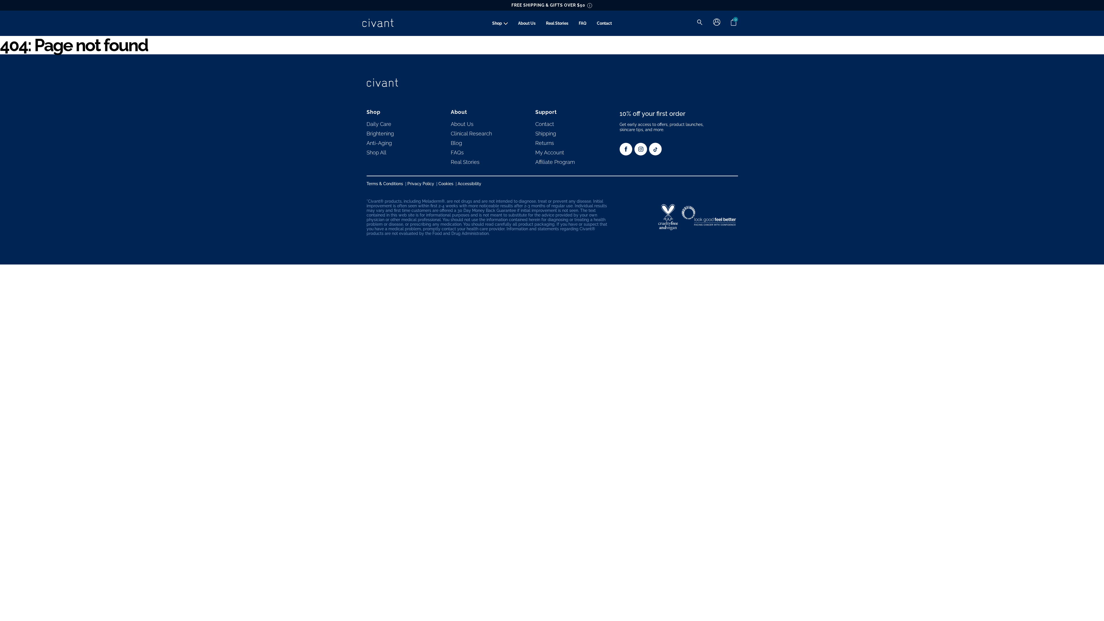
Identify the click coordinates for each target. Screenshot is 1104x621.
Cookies (445, 183)
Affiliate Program (555, 162)
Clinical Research (471, 134)
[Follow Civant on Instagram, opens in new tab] (640, 154)
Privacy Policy (420, 183)
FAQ (582, 23)
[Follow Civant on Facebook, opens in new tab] (626, 154)
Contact (604, 23)
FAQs (457, 153)
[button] (700, 22)
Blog (456, 143)
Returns (544, 143)
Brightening (380, 134)
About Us (527, 23)
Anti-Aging (379, 143)
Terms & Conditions (385, 183)
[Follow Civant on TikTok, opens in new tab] (655, 154)
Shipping (545, 134)
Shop (497, 23)
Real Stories (557, 23)
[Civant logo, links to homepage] (382, 83)
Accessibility (469, 183)
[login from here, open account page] (716, 24)
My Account (549, 153)
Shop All (376, 153)
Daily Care (379, 124)
